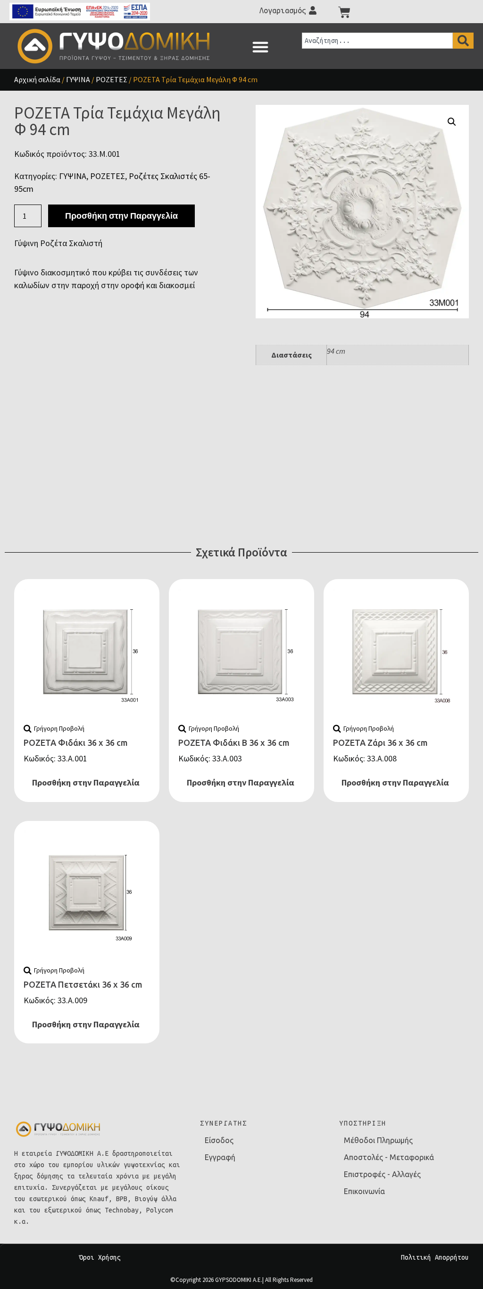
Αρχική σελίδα (37, 79)
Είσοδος (219, 1140)
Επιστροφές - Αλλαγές (382, 1174)
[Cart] (344, 12)
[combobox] (377, 41)
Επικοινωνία (364, 1191)
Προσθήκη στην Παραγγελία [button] (86, 782)
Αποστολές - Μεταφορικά (389, 1157)
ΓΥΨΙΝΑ (78, 79)
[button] (260, 47)
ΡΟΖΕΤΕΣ (111, 79)
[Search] (463, 41)
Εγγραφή (220, 1157)
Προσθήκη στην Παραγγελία (121, 216)
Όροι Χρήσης (100, 1257)
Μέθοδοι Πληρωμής (378, 1140)
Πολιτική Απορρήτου (435, 1257)
